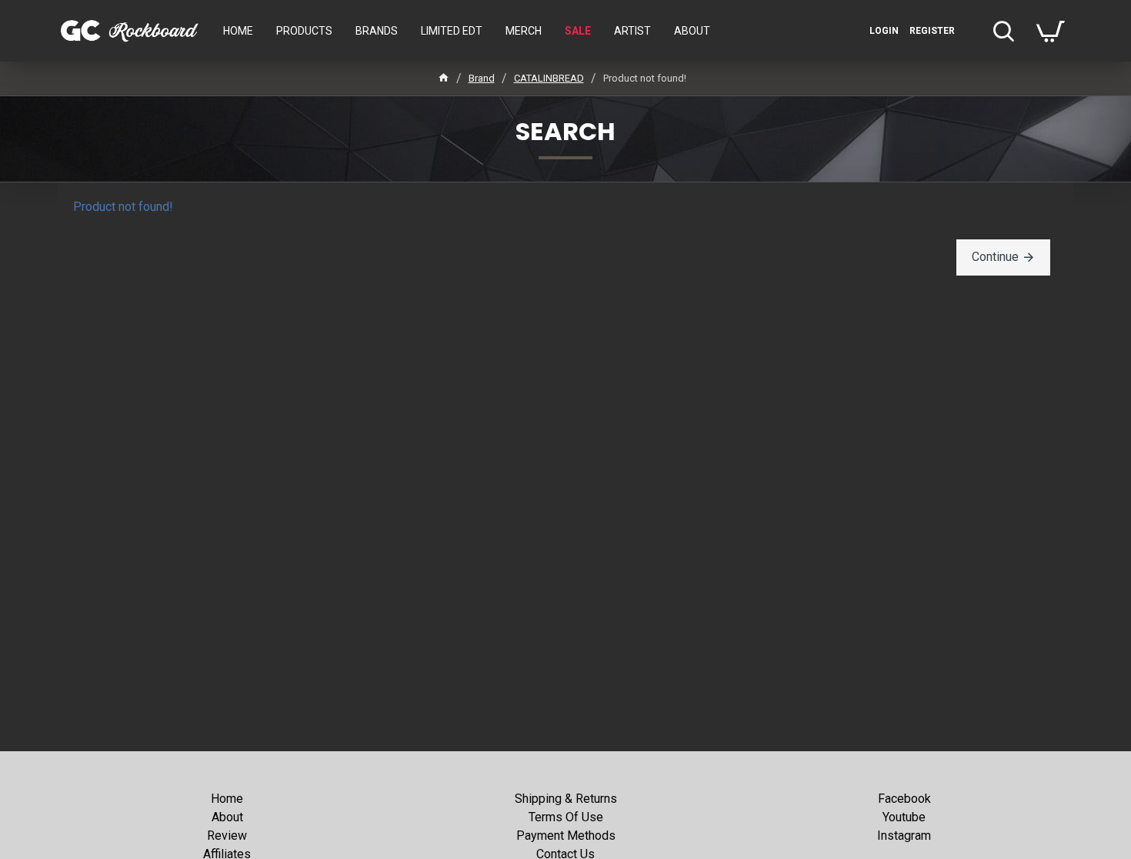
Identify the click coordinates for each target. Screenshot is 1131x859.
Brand (482, 78)
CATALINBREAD (549, 78)
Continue (995, 256)
